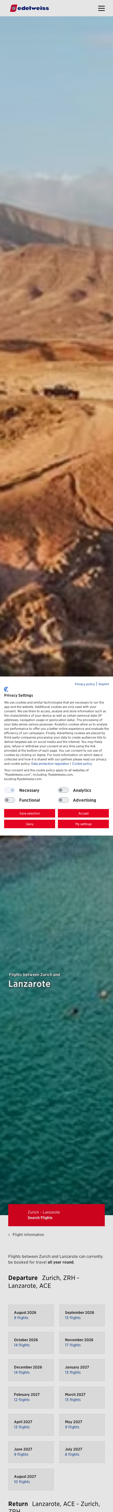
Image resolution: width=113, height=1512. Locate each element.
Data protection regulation (50, 764)
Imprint (103, 684)
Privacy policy (85, 684)
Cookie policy (82, 764)
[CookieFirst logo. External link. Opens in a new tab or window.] (6, 689)
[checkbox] (63, 790)
